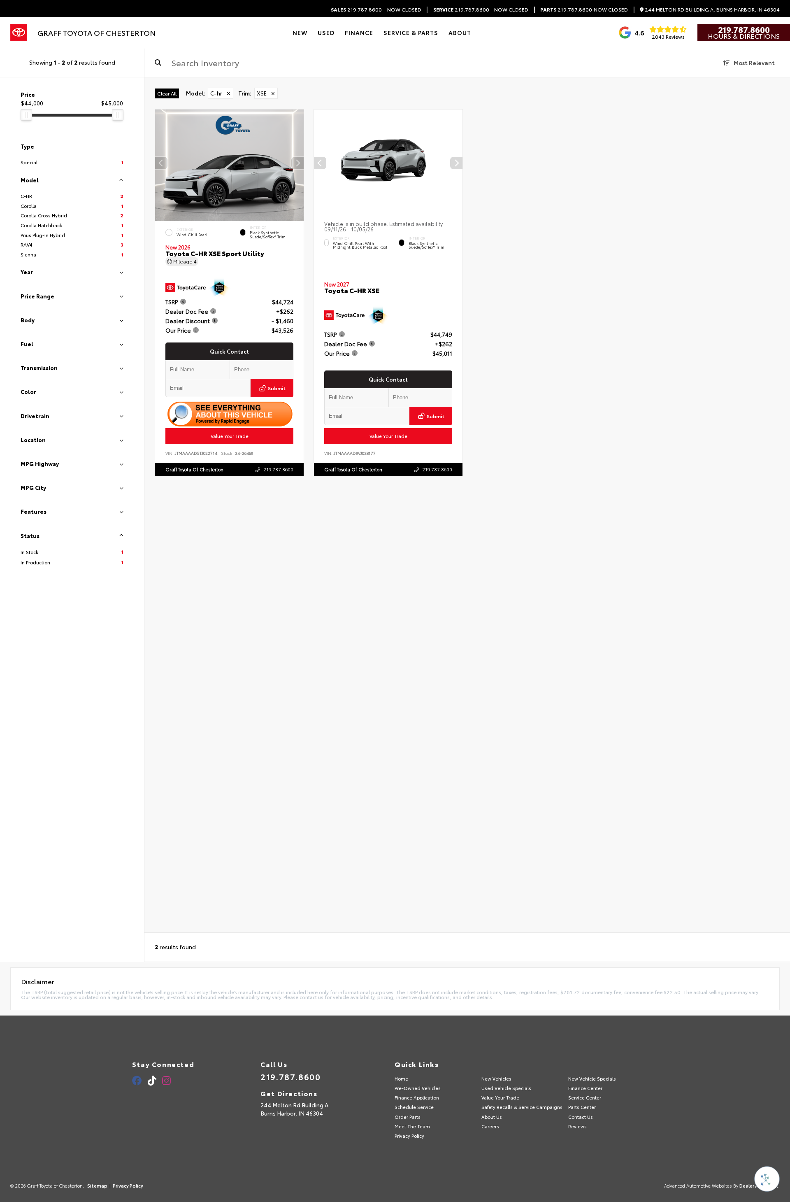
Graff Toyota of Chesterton (194, 469)
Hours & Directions (744, 36)
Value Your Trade (230, 436)
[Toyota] (18, 32)
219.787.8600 (356, 9)
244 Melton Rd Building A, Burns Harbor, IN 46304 (712, 9)
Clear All (167, 93)
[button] (297, 163)
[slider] (26, 115)
